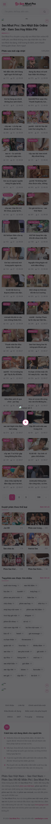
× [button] (25, 422)
